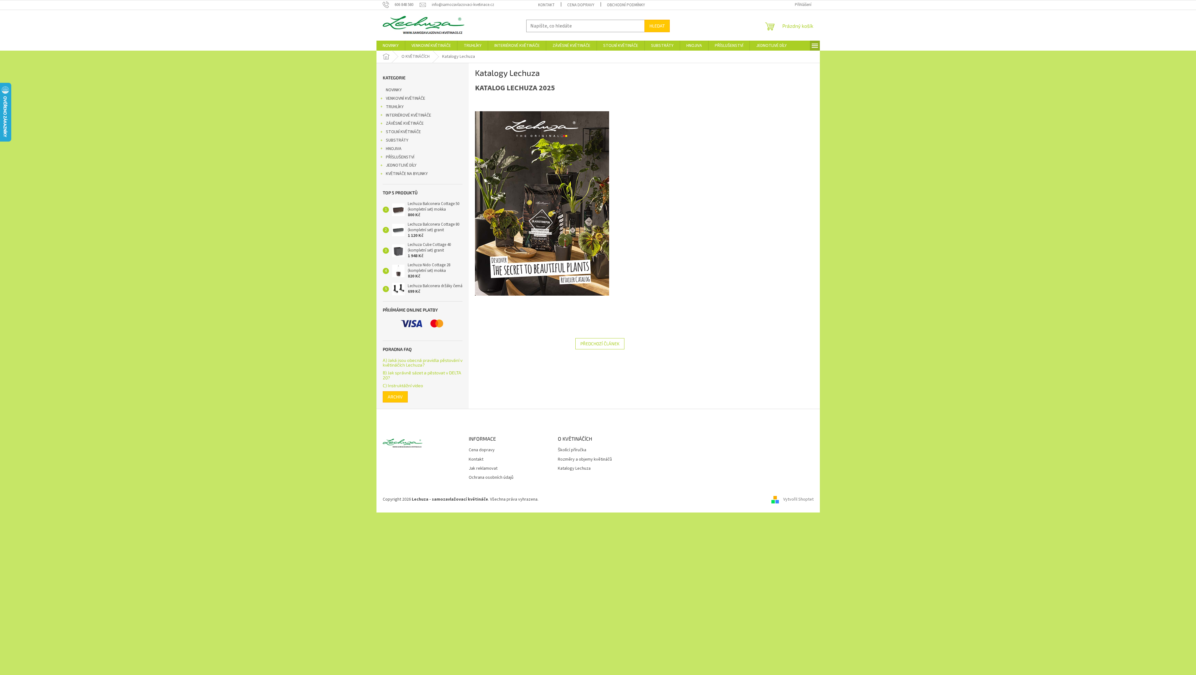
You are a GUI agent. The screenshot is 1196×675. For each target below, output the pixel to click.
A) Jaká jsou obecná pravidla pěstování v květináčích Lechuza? (422, 363)
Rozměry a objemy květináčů (585, 459)
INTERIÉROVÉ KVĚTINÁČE (408, 115)
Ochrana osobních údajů (491, 478)
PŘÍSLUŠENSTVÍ (400, 157)
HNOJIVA (393, 149)
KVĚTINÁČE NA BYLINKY (407, 174)
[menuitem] (390, 46)
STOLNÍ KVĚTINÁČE (403, 132)
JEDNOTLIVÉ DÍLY (401, 165)
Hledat (657, 25)
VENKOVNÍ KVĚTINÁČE (405, 98)
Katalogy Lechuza (574, 469)
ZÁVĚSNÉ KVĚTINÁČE (405, 123)
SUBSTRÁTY (397, 140)
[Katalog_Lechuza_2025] (542, 203)
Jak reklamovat (483, 469)
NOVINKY (394, 90)
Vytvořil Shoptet (798, 500)
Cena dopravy (580, 5)
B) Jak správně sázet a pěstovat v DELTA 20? (422, 375)
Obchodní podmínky (626, 5)
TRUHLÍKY (395, 107)
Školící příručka (572, 450)
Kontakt (546, 5)
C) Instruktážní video (403, 385)
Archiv (395, 396)
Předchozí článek (599, 343)
